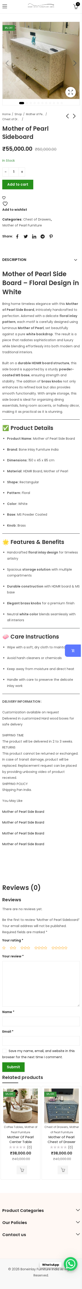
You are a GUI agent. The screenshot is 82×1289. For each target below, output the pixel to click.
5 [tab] (38, 103)
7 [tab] (46, 103)
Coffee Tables (13, 1127)
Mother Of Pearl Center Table (20, 1139)
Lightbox (70, 92)
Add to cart (17, 184)
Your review (13, 956)
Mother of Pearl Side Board (23, 811)
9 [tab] (54, 103)
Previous (7, 63)
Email (7, 1031)
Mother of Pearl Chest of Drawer (61, 1139)
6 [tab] (42, 103)
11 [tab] (62, 103)
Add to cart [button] (22, 1170)
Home (6, 114)
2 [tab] (27, 103)
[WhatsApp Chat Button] (70, 1264)
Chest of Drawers (11, 119)
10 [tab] (58, 103)
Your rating (12, 940)
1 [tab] (21, 103)
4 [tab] (34, 103)
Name (8, 1012)
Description (14, 259)
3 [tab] (31, 103)
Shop (18, 114)
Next (74, 63)
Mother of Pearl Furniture (35, 114)
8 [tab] (50, 103)
